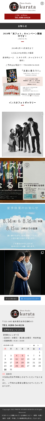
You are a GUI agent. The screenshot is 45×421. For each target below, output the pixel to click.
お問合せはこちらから (13, 330)
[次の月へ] (39, 345)
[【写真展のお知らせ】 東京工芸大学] (22, 180)
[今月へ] (34, 345)
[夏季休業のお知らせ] (22, 226)
